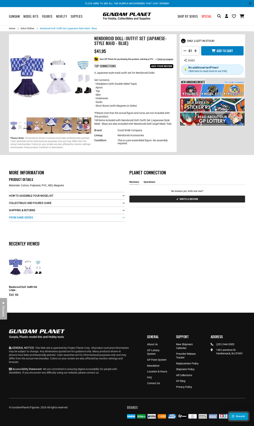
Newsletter (153, 365)
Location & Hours (157, 371)
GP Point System (156, 359)
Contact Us (153, 383)
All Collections (184, 375)
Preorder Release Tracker (186, 355)
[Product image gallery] (50, 76)
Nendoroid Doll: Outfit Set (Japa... (23, 288)
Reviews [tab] (134, 183)
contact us (92, 372)
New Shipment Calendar (184, 346)
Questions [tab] (149, 183)
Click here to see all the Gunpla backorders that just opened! (127, 3)
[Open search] (219, 16)
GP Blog (180, 380)
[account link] (226, 16)
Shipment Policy (185, 369)
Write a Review (189, 199)
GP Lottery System (153, 352)
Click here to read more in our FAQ (207, 71)
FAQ (149, 377)
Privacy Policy (184, 386)
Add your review (161, 66)
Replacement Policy (187, 363)
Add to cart (225, 51)
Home (12, 28)
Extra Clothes (27, 28)
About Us (152, 344)
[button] (242, 16)
